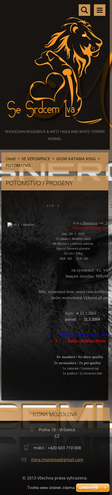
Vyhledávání (84, 10)
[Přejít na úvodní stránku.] (55, 64)
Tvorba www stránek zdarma (51, 488)
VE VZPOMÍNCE (36, 158)
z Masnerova (88, 223)
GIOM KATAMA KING (76, 158)
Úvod (11, 158)
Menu (99, 10)
